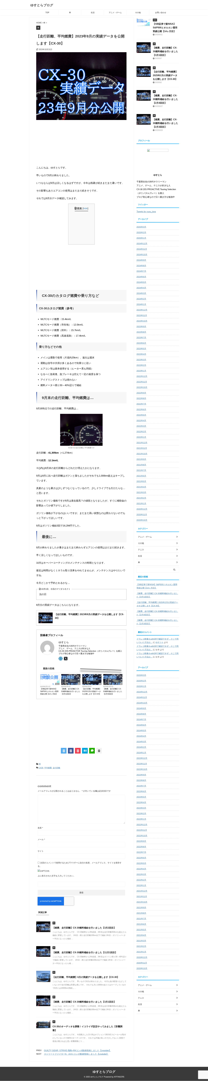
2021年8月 (141, 465)
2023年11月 (142, 315)
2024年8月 (141, 266)
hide (85, 208)
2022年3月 (141, 426)
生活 (93, 12)
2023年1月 (141, 371)
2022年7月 (141, 404)
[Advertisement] (81, 143)
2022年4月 (141, 420)
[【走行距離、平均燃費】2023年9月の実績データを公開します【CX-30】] (85, 751)
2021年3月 (141, 492)
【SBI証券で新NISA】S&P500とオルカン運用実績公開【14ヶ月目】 (49, 691)
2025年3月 (141, 227)
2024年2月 (141, 299)
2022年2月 (141, 431)
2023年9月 (141, 326)
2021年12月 (142, 443)
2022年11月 (142, 382)
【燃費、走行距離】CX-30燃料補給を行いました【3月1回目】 (70, 691)
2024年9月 (141, 260)
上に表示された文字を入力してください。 (56, 876)
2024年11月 (142, 249)
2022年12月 (142, 376)
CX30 (41, 768)
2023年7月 (141, 337)
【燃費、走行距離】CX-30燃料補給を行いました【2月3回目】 (165, 123)
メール (41, 839)
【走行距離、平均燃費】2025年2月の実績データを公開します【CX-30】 (91, 691)
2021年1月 (141, 503)
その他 (138, 12)
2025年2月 (141, 232)
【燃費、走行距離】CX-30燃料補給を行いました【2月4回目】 (112, 691)
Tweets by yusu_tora (146, 211)
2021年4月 (141, 487)
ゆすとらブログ (41, 5)
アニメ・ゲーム (115, 12)
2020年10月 (142, 520)
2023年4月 (141, 354)
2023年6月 (141, 343)
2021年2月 (141, 498)
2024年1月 (141, 304)
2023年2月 (141, 365)
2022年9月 (141, 393)
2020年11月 (142, 514)
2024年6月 (141, 277)
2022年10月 (142, 387)
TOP (47, 12)
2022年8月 (141, 398)
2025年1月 (141, 238)
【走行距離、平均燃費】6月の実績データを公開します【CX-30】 (85, 977)
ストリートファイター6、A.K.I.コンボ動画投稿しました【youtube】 (76, 1054)
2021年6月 (141, 476)
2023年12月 (142, 310)
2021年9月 (141, 459)
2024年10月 (142, 254)
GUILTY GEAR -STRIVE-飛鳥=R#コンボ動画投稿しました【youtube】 (77, 1050)
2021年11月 (142, 448)
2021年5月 (141, 481)
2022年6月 (141, 409)
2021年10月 (142, 454)
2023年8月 (141, 332)
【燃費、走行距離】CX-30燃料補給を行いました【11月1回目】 (84, 952)
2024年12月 (142, 243)
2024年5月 (141, 282)
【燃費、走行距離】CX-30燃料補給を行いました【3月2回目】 (84, 928)
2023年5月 (141, 348)
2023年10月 (142, 321)
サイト (41, 851)
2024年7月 (141, 271)
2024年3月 (141, 293)
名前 (40, 828)
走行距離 (56, 768)
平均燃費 (48, 768)
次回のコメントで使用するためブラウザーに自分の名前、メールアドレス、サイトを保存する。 (79, 864)
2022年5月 (141, 415)
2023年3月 (141, 360)
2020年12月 (142, 509)
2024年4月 (141, 288)
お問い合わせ (160, 12)
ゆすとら (159, 642)
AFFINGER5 (119, 1077)
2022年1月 (141, 437)
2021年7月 (141, 470)
